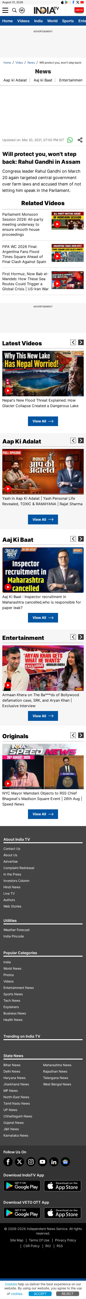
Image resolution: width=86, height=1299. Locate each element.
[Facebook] (8, 1161)
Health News (12, 1020)
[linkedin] (53, 1161)
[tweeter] (19, 1161)
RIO (48, 1246)
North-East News (16, 1097)
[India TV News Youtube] (82, 2)
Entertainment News (18, 988)
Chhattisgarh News (17, 1116)
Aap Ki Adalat (21, 441)
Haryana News (14, 1078)
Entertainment (71, 80)
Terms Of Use (39, 1240)
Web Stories (12, 906)
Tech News (11, 1000)
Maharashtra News (57, 1065)
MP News (10, 1090)
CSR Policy (31, 1246)
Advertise (10, 861)
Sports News (13, 994)
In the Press (12, 874)
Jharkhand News (16, 1084)
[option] (43, 379)
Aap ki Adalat (15, 80)
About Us (10, 855)
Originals (15, 736)
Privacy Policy (65, 1240)
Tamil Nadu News (16, 1103)
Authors (9, 900)
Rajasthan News (55, 1071)
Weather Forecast (16, 930)
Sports (68, 21)
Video (19, 62)
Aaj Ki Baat (17, 539)
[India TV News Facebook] (73, 2)
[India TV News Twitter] (77, 2)
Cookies (11, 1284)
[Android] (66, 2)
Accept (40, 1294)
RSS (60, 1246)
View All (39, 421)
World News (12, 968)
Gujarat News (13, 1123)
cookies (16, 1294)
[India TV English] (46, 10)
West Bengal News (57, 1084)
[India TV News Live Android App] (22, 1185)
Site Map (16, 1240)
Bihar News (11, 1065)
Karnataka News (15, 1135)
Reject (68, 1294)
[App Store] (62, 1185)
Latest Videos (22, 343)
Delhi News (11, 1071)
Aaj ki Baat (43, 80)
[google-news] (65, 1161)
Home (7, 21)
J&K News (11, 1129)
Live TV (9, 893)
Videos (23, 21)
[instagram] (31, 1161)
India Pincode (13, 936)
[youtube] (42, 1161)
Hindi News (11, 887)
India (38, 21)
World (52, 21)
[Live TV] (79, 10)
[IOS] (62, 2)
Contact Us (11, 849)
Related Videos (43, 203)
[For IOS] (62, 1213)
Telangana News (55, 1078)
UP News (10, 1110)
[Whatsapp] (70, 140)
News (31, 62)
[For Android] (22, 1213)
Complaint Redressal (18, 868)
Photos (8, 975)
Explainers (11, 1007)
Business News (14, 1013)
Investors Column (16, 881)
